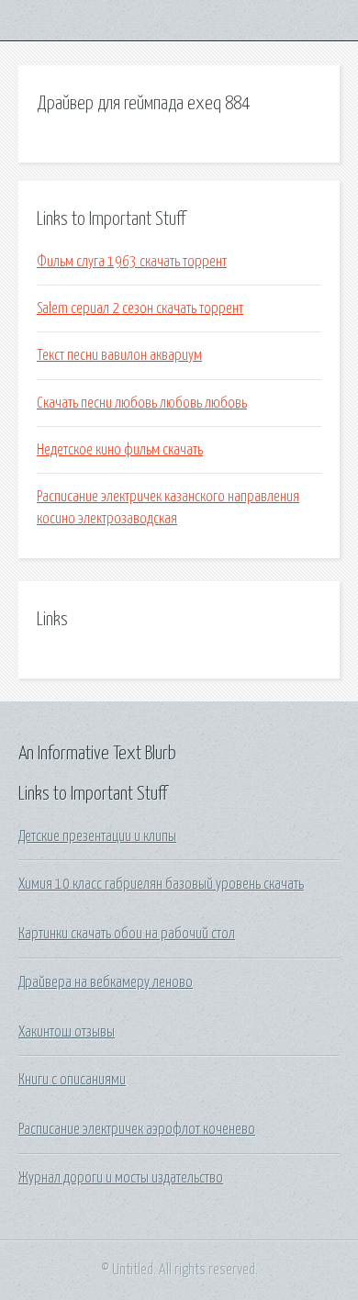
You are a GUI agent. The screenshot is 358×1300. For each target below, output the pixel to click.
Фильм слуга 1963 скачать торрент (132, 261)
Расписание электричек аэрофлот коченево (136, 1129)
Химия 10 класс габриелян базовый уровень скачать (161, 884)
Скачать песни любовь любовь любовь (142, 403)
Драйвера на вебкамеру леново (105, 982)
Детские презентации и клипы (97, 836)
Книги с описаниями (72, 1079)
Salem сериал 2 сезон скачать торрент (140, 308)
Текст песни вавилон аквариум (119, 355)
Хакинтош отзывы (66, 1032)
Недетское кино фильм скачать (120, 450)
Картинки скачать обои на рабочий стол (126, 933)
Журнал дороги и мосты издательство (120, 1178)
